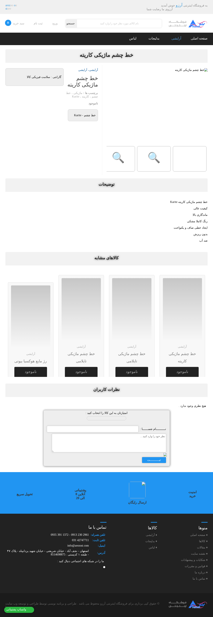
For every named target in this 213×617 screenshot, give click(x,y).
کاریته (85, 96)
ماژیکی (77, 93)
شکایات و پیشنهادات (194, 559)
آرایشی (176, 38)
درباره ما (201, 572)
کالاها (203, 541)
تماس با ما (200, 578)
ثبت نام (38, 23)
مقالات (202, 547)
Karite (75, 96)
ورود (55, 23)
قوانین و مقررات (196, 566)
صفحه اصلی (199, 38)
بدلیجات (153, 38)
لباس (132, 38)
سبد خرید (16, 23)
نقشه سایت (199, 553)
